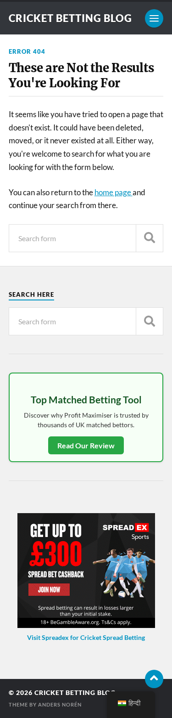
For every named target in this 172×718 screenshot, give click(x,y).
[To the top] (154, 679)
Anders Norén (60, 704)
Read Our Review (86, 445)
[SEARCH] (149, 238)
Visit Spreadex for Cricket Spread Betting (86, 637)
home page (113, 192)
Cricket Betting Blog (70, 18)
